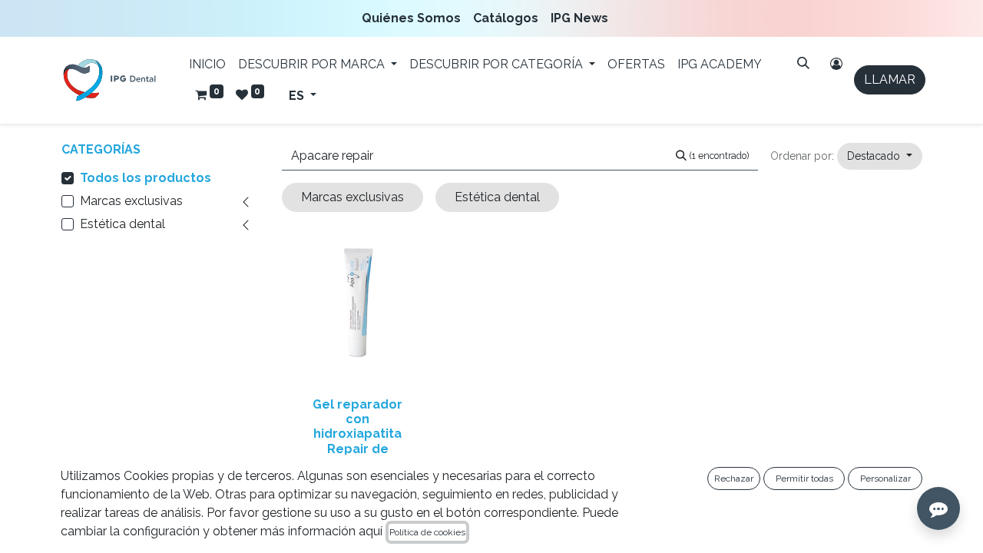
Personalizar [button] (885, 478)
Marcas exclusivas (131, 201)
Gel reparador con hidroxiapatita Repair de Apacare (357, 434)
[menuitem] (414, 18)
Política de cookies (427, 532)
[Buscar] (803, 63)
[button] (879, 156)
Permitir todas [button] (804, 478)
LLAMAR (889, 79)
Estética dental (122, 224)
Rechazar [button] (733, 478)
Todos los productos (145, 178)
